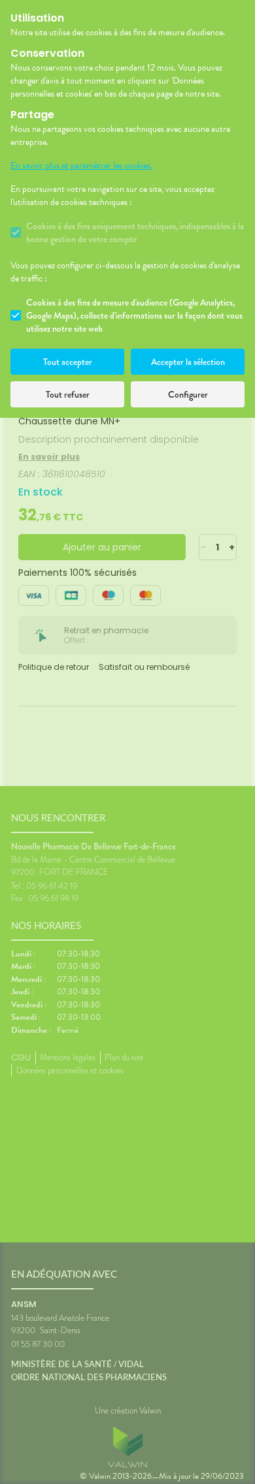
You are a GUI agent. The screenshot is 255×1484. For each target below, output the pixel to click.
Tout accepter (67, 361)
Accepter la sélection (188, 361)
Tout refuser (68, 394)
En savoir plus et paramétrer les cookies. (81, 165)
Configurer (188, 394)
